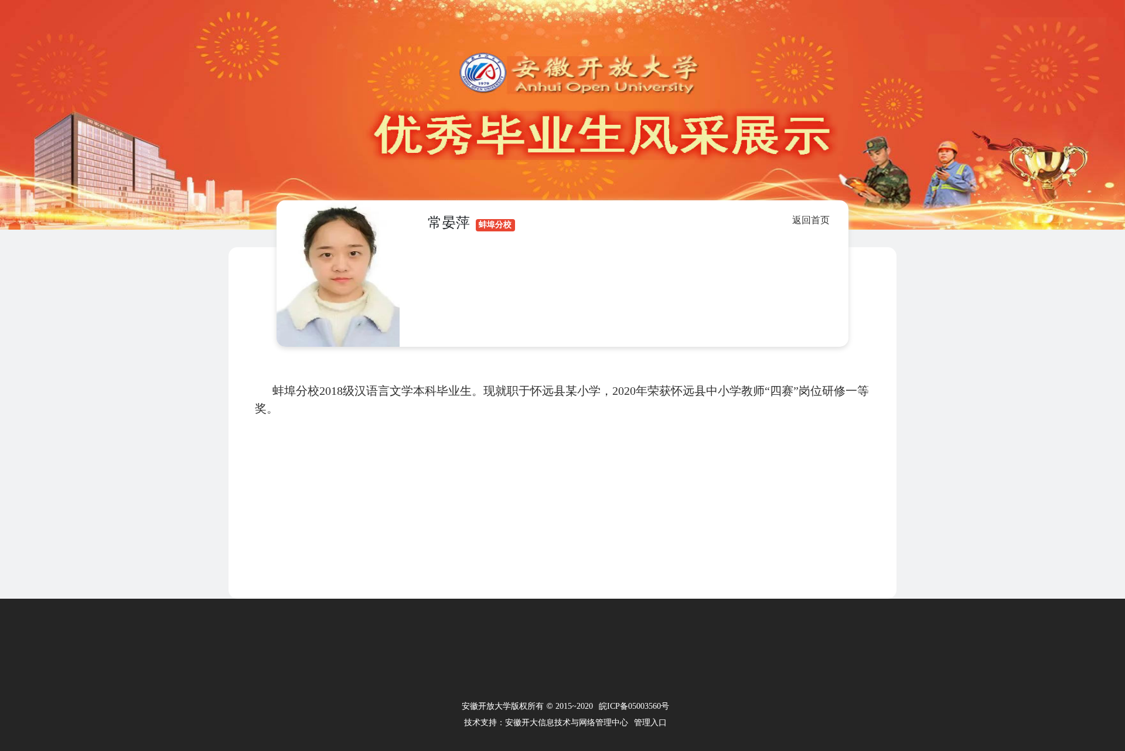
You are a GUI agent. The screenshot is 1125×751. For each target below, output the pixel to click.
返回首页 (811, 220)
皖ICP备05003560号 (634, 706)
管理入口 (650, 722)
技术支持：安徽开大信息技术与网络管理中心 (546, 722)
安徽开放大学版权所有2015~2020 (527, 706)
